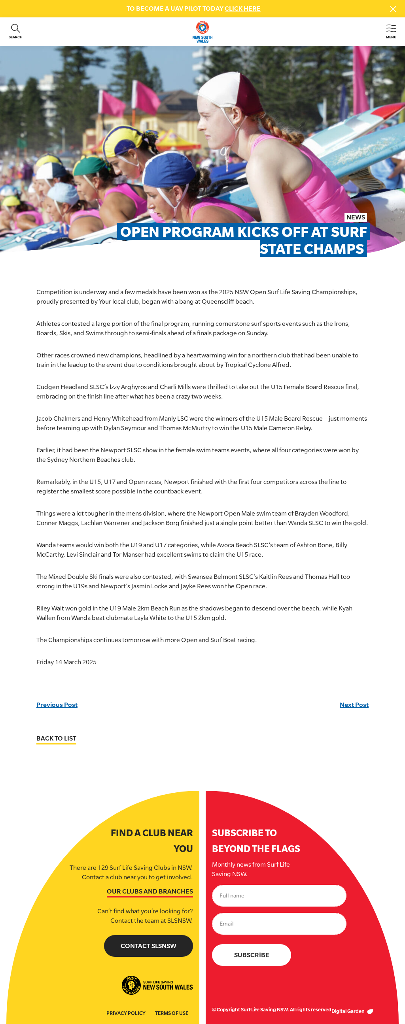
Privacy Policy (126, 1013)
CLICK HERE (243, 8)
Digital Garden (348, 1011)
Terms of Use (171, 1013)
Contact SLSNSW (148, 946)
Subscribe (251, 955)
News (355, 217)
